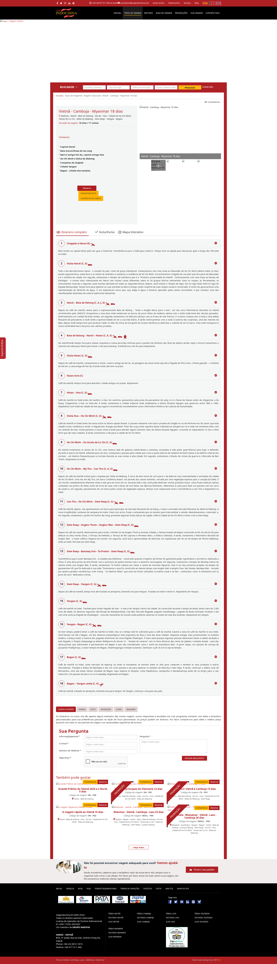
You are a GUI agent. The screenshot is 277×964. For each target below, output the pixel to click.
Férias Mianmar (115, 928)
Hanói (73, 115)
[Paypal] (138, 899)
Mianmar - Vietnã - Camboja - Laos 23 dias (138, 812)
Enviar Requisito (88, 193)
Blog (197, 3)
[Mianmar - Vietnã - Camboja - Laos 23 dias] (134, 806)
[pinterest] (73, 3)
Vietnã (65, 959)
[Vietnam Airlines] (66, 899)
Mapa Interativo (132, 232)
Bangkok (175, 825)
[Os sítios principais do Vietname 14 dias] (133, 783)
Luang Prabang (148, 824)
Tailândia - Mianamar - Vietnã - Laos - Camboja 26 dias (194, 816)
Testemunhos (174, 3)
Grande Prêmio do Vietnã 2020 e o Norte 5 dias (82, 790)
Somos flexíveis (66, 709)
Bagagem (131, 709)
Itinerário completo (74, 232)
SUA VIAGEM (197, 13)
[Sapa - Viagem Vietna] (11, 52)
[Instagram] (199, 901)
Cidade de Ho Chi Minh (120, 115)
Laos (82, 959)
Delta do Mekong (85, 118)
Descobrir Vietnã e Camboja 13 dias (194, 789)
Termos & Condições (130, 888)
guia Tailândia (201, 921)
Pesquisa (190, 87)
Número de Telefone (70, 750)
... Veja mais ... (138, 847)
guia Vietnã (113, 921)
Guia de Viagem (164, 13)
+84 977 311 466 (102, 3)
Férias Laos (171, 913)
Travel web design (200, 959)
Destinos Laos (172, 917)
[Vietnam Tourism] (84, 899)
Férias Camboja (144, 913)
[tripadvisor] (177, 937)
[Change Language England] (218, 3)
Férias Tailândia (202, 913)
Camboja (74, 959)
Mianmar (100, 959)
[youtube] (182, 901)
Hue (105, 115)
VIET (217, 959)
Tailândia (90, 959)
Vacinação (106, 709)
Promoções (181, 13)
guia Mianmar (114, 937)
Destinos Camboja (145, 917)
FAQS (89, 888)
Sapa (139, 796)
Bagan (119, 118)
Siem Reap (100, 118)
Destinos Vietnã (115, 917)
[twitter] (61, 3)
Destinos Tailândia (204, 917)
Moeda (82, 709)
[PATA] (102, 899)
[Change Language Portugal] (211, 3)
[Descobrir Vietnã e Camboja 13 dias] (186, 783)
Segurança (65, 757)
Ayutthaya (185, 825)
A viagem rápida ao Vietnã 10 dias (82, 812)
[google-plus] (65, 3)
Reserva (87, 188)
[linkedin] (69, 3)
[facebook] (57, 3)
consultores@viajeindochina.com (134, 3)
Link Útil (169, 888)
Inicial (117, 13)
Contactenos (214, 101)
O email (64, 743)
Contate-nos (213, 13)
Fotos (158, 888)
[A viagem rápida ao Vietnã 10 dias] (74, 806)
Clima (119, 709)
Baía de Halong (85, 115)
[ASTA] (120, 899)
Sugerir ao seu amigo (91, 198)
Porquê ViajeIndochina (105, 888)
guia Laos (170, 921)
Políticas (147, 888)
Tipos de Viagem (132, 13)
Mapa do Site (183, 888)
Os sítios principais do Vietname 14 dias (138, 789)
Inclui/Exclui (106, 232)
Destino (148, 13)
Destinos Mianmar (117, 932)
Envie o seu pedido (204, 869)
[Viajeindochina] (67, 12)
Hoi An (98, 115)
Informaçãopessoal (69, 736)
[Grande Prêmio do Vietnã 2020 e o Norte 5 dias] (80, 783)
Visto (93, 709)
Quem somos (158, 3)
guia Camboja (143, 921)
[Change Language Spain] (205, 3)
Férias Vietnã (114, 913)
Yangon (110, 118)
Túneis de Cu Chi (67, 118)
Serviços (187, 3)
